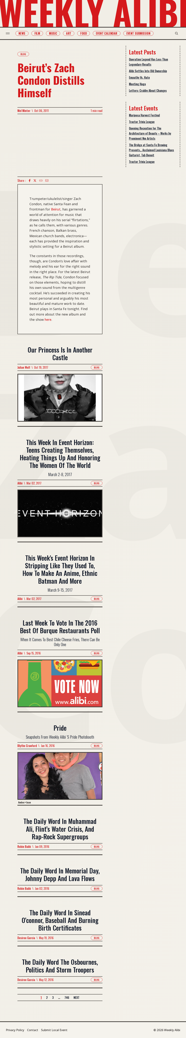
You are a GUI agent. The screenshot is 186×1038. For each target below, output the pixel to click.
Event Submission (138, 33)
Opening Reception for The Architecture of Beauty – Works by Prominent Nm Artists (150, 133)
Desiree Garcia (26, 938)
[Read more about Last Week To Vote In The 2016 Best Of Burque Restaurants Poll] (59, 686)
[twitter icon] (34, 180)
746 (66, 997)
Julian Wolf (23, 367)
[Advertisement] (59, 145)
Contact (32, 1030)
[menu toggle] (8, 33)
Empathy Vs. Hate (139, 77)
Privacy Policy (15, 1030)
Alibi (20, 483)
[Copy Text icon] (41, 180)
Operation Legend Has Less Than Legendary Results (148, 62)
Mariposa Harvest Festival (144, 115)
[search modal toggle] (176, 33)
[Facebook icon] (30, 180)
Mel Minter (23, 110)
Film (37, 33)
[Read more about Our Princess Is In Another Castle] (59, 400)
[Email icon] (46, 180)
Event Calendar (106, 33)
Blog (23, 54)
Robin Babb (24, 846)
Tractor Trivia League (142, 122)
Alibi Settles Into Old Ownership (148, 71)
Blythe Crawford (27, 746)
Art (68, 33)
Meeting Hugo (137, 84)
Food (83, 33)
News (22, 33)
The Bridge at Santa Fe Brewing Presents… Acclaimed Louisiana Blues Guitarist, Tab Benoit (151, 150)
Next (76, 997)
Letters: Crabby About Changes (148, 90)
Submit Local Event (54, 1030)
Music (53, 33)
